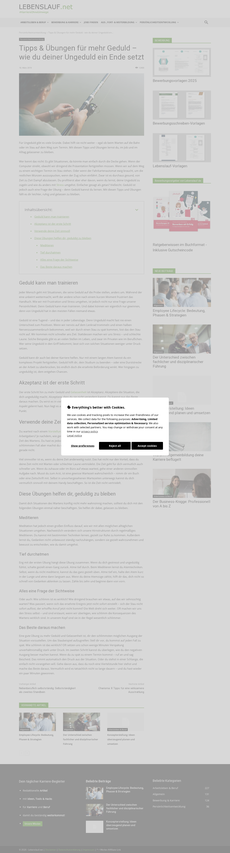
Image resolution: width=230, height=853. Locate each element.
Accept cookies (147, 445)
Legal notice (74, 435)
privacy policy (89, 431)
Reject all (115, 445)
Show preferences (82, 445)
